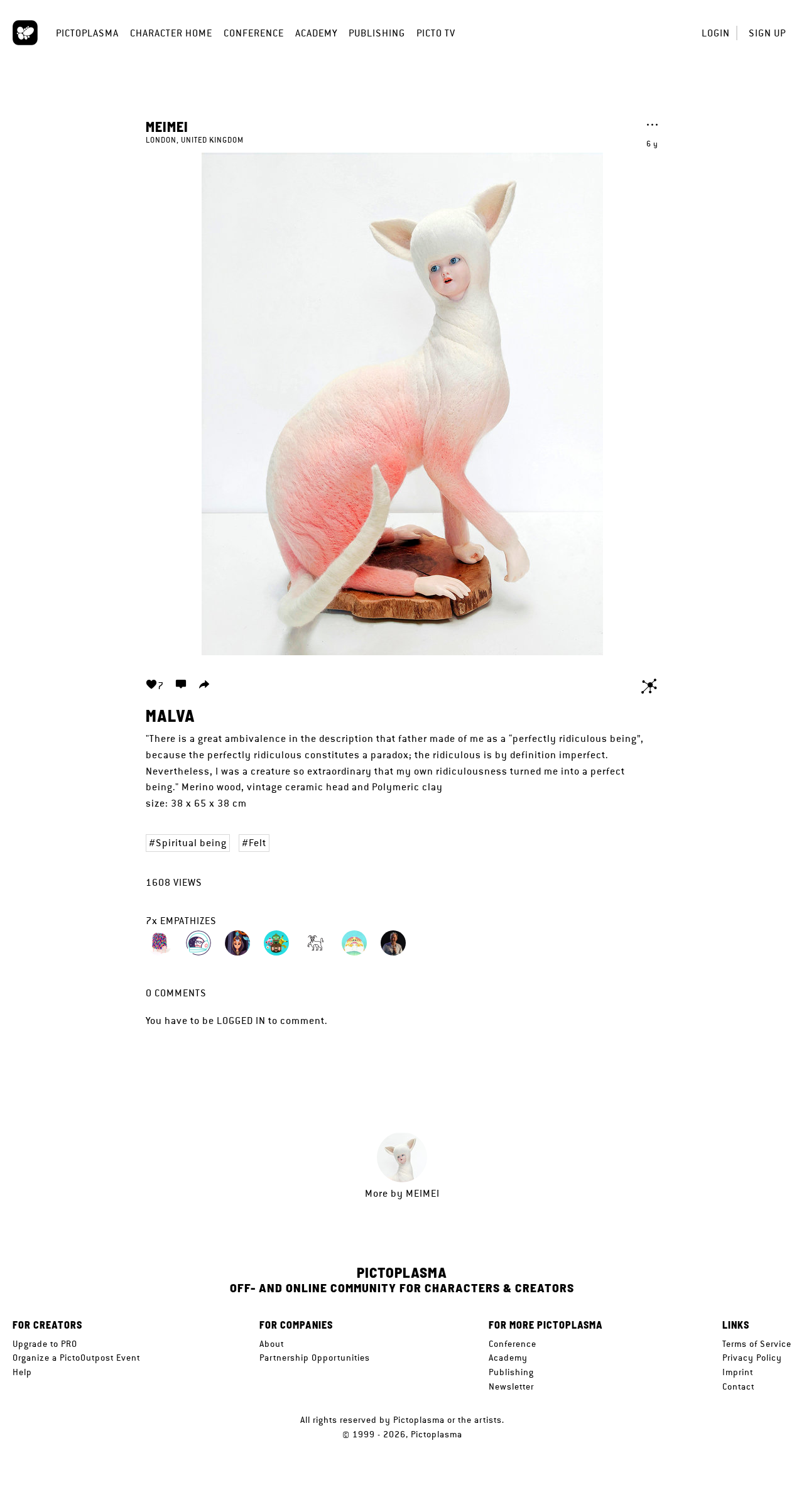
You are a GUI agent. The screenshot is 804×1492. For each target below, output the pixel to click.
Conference (254, 33)
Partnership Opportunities (314, 1357)
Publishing (377, 33)
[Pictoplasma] (25, 32)
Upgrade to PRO (45, 1343)
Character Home (171, 33)
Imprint (737, 1372)
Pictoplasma (87, 33)
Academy (316, 33)
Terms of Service (756, 1343)
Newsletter (511, 1386)
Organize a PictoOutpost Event (76, 1357)
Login (716, 33)
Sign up (767, 33)
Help (22, 1372)
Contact (738, 1386)
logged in (241, 1020)
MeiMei (167, 126)
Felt (257, 842)
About (271, 1343)
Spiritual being (191, 842)
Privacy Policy (752, 1357)
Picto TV (435, 33)
